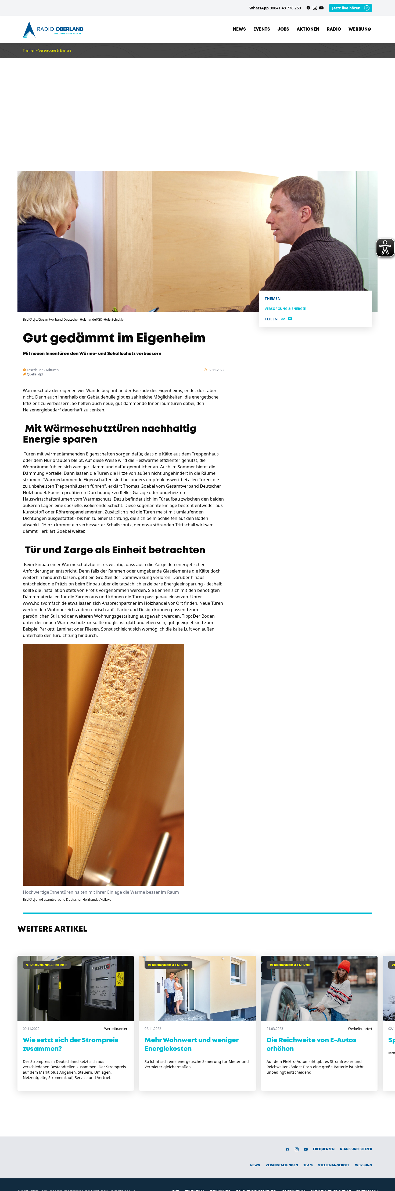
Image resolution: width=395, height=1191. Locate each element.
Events (261, 29)
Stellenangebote (334, 1165)
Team (308, 1165)
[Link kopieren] (283, 319)
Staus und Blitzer (356, 1149)
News (239, 29)
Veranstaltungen (281, 1165)
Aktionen (308, 29)
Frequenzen (324, 1149)
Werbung (360, 29)
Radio (334, 29)
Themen (29, 50)
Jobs (283, 29)
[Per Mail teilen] (290, 319)
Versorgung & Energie (54, 50)
